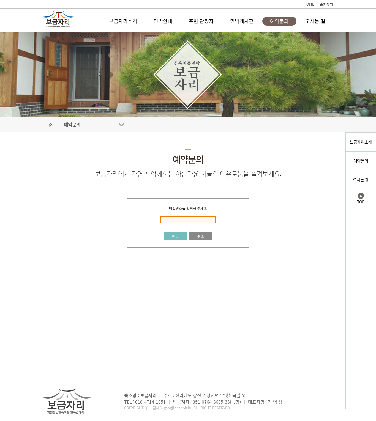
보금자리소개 (123, 21)
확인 (175, 236)
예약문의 (279, 21)
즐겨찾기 (326, 4)
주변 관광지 (201, 21)
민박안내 (163, 21)
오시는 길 (315, 21)
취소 (200, 236)
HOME (309, 4)
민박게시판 (242, 21)
